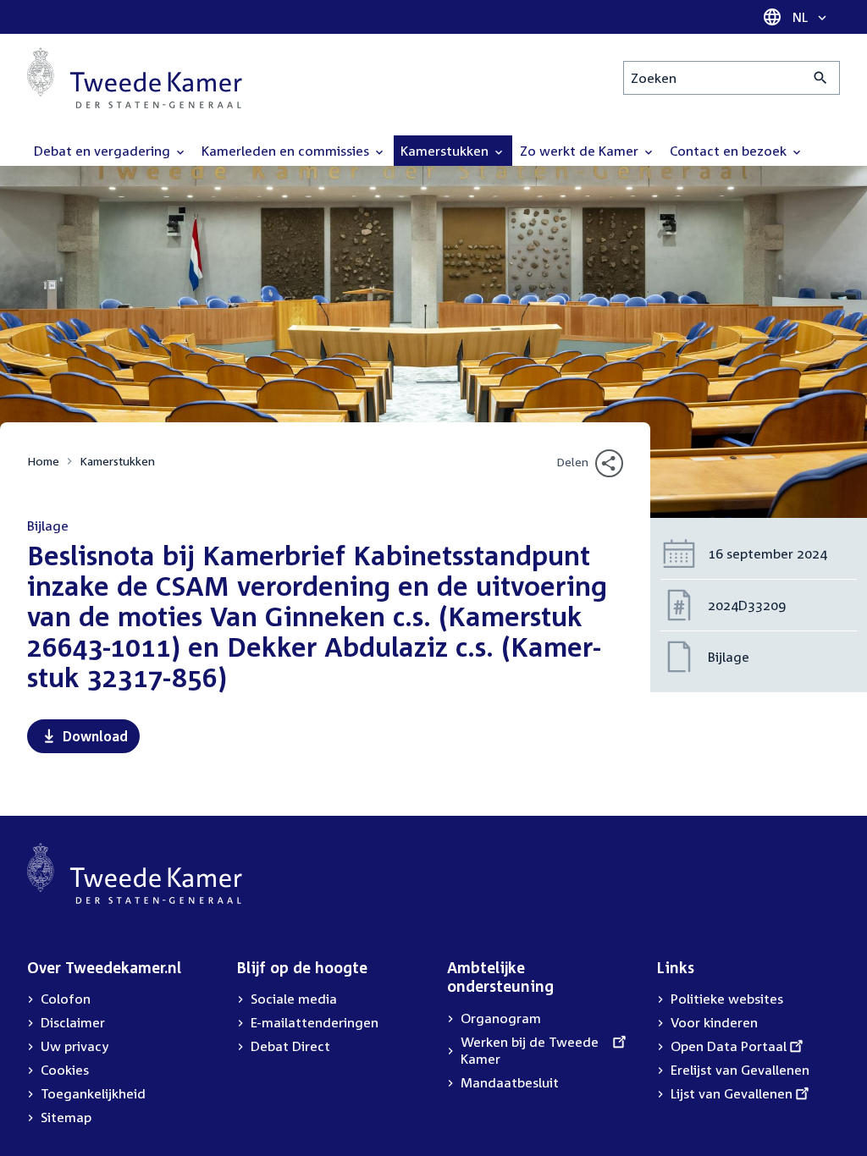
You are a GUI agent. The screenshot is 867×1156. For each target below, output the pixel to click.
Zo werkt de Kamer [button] (581, 150)
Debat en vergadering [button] (104, 150)
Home (43, 461)
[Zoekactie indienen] (821, 78)
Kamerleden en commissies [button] (287, 150)
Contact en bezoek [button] (730, 150)
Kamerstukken (117, 461)
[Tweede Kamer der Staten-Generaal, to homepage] (134, 77)
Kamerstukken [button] (446, 150)
